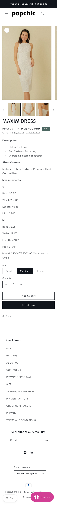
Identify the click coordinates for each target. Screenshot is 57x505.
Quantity (6, 278)
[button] (6, 13)
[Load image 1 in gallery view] (14, 109)
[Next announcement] (51, 4)
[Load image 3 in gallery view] (42, 109)
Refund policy (30, 492)
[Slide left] (3, 109)
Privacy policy (45, 492)
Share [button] (9, 316)
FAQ (8, 348)
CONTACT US (13, 370)
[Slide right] (53, 109)
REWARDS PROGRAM (18, 377)
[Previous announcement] (5, 4)
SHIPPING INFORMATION (20, 391)
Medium (24, 271)
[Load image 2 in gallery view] (28, 109)
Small (10, 272)
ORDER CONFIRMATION (19, 405)
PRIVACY (11, 413)
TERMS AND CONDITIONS (21, 420)
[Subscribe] (46, 440)
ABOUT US (12, 362)
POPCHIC (16, 492)
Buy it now (28, 305)
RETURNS (11, 355)
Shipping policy (30, 497)
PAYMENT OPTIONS (17, 398)
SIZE (9, 384)
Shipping (17, 133)
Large (40, 271)
